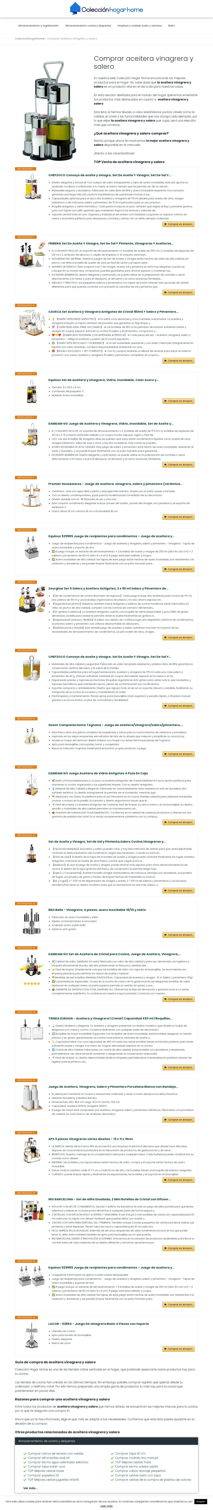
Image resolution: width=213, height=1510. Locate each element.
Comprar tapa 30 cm (130, 1454)
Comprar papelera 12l (43, 1475)
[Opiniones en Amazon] (31, 983)
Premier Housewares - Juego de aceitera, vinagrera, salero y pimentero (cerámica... (115, 484)
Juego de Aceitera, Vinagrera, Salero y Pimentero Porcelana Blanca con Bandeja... (113, 1087)
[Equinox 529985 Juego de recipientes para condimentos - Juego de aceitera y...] (31, 547)
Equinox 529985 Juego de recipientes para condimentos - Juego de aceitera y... (111, 536)
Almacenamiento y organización (38, 25)
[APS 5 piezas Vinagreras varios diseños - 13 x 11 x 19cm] (31, 1150)
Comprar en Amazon (180, 224)
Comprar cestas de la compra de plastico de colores (153, 1480)
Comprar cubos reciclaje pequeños (140, 1471)
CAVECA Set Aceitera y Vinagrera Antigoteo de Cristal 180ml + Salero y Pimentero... (113, 312)
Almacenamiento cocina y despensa (88, 25)
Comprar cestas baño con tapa (138, 1475)
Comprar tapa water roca (46, 1467)
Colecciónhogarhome (30, 38)
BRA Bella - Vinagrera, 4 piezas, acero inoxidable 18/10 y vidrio (97, 910)
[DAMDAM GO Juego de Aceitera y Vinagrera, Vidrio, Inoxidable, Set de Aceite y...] (31, 435)
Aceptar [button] (200, 1501)
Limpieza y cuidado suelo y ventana (140, 25)
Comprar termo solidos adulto (136, 1467)
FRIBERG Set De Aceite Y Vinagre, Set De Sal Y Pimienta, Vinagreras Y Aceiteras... (111, 243)
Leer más (107, 1506)
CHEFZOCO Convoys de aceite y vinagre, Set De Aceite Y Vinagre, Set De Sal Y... (109, 175)
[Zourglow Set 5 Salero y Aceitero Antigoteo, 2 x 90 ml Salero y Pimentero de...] (31, 599)
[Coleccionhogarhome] (106, 8)
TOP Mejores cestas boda (46, 1471)
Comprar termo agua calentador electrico (58, 1462)
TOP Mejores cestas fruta (133, 1462)
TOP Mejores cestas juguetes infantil (53, 1480)
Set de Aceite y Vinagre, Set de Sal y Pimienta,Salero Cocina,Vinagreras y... (107, 842)
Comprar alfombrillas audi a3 (49, 1458)
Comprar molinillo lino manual (136, 1458)
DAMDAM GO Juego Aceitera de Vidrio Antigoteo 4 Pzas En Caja (98, 773)
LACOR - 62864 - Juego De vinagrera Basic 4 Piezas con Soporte (98, 1324)
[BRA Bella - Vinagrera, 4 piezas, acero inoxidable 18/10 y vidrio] (31, 921)
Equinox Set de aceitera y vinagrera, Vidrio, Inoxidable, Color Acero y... (103, 380)
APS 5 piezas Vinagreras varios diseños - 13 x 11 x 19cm (90, 1139)
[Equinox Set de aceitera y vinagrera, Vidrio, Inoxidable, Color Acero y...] (31, 391)
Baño (171, 25)
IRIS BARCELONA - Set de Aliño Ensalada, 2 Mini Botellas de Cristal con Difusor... (109, 1199)
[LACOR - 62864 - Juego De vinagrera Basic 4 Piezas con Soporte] (31, 1335)
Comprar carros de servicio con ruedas (56, 1454)
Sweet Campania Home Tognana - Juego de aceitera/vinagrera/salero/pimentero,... (115, 725)
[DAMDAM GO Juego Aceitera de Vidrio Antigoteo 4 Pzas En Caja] (31, 784)
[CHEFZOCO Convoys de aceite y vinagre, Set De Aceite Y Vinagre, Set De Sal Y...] (31, 186)
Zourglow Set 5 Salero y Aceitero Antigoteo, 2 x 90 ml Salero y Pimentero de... (108, 588)
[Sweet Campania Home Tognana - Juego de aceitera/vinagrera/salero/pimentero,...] (31, 736)
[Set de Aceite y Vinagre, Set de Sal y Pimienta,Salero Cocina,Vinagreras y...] (31, 853)
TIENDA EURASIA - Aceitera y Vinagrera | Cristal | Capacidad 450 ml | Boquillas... (110, 1018)
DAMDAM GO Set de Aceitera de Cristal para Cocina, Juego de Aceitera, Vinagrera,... (114, 954)
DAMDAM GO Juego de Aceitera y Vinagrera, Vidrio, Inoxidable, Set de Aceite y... (111, 424)
